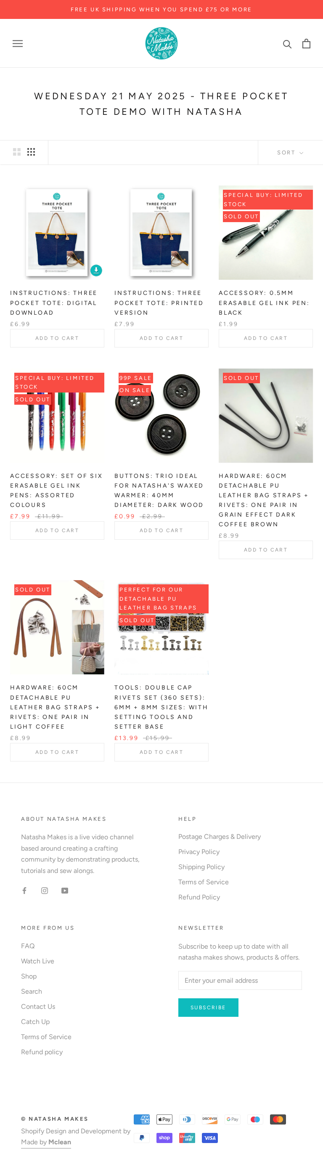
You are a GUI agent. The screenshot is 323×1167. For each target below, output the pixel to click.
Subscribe (208, 1008)
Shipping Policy (201, 867)
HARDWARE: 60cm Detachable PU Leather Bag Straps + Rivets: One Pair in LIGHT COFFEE (55, 707)
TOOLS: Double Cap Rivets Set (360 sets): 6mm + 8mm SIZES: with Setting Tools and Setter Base (161, 707)
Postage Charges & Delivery (219, 837)
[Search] (287, 43)
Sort (287, 152)
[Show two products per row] (17, 152)
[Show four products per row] (31, 152)
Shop (29, 976)
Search (31, 991)
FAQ (27, 946)
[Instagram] (44, 890)
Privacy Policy (199, 852)
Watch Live (37, 961)
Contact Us (38, 1007)
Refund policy (42, 1052)
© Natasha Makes (55, 1119)
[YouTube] (64, 890)
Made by (46, 1142)
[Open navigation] (18, 44)
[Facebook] (24, 890)
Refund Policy (199, 897)
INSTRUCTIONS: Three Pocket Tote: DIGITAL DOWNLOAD (54, 302)
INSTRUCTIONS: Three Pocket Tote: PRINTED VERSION (159, 302)
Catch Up (35, 1022)
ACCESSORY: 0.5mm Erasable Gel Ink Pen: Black (264, 302)
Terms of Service (203, 882)
